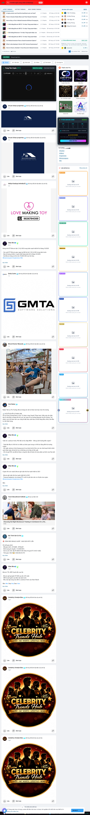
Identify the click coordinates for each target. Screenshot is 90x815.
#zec (18, 583)
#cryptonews (16, 258)
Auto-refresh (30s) (75, 51)
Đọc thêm (5, 262)
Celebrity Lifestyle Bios (15, 597)
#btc (21, 258)
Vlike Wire (11, 243)
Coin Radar (11, 404)
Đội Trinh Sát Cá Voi (14, 535)
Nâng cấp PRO (73, 140)
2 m (9, 108)
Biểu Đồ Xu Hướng (37, 68)
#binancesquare (7, 258)
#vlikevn (61, 153)
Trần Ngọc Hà (70, 19)
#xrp (12, 583)
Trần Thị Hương (71, 13)
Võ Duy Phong (71, 22)
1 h (9, 276)
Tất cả (6, 62)
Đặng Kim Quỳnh (71, 26)
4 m (9, 140)
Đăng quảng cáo (83, 168)
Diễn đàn (14, 51)
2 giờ (9, 499)
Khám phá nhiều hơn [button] (12, 811)
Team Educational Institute (16, 497)
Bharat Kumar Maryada (15, 344)
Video (37, 62)
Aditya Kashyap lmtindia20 (16, 183)
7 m (9, 186)
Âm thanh (48, 62)
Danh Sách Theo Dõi (49, 68)
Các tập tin (60, 62)
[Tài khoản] (86, 2)
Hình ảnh (27, 62)
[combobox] (25, 3)
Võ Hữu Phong (71, 16)
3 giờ (9, 599)
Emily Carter (12, 273)
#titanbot (61, 151)
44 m (9, 245)
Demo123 (69, 48)
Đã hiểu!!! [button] (75, 810)
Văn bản (16, 62)
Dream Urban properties (16, 106)
